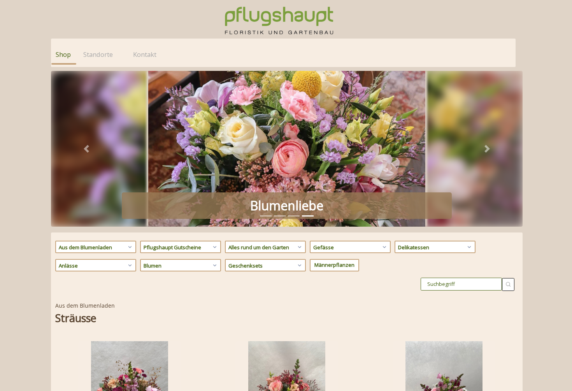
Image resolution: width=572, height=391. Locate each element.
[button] (86, 149)
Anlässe (68, 265)
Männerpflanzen (334, 264)
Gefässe (323, 247)
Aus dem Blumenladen (85, 247)
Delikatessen (413, 247)
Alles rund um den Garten (258, 247)
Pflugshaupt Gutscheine (172, 247)
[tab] (266, 215)
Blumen (152, 265)
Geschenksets (245, 265)
